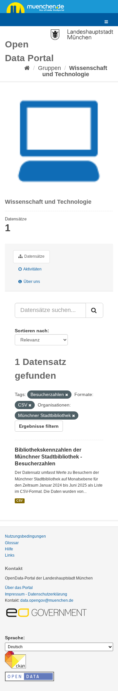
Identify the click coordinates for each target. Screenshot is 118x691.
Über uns (31, 281)
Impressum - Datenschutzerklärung (36, 594)
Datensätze (34, 256)
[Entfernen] (66, 395)
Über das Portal (19, 587)
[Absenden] (94, 310)
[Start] (27, 68)
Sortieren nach (31, 330)
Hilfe (9, 549)
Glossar (12, 543)
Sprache (14, 637)
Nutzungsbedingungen (25, 536)
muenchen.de (37, 7)
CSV (19, 500)
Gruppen (49, 68)
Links (9, 555)
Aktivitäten (32, 269)
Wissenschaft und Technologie (74, 71)
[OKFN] (29, 674)
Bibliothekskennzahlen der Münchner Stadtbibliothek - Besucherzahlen (48, 456)
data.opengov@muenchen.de (46, 600)
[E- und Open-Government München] (47, 612)
